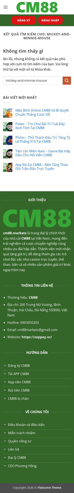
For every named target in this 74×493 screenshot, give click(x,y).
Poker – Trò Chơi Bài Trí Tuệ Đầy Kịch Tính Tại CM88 (40, 126)
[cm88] (37, 7)
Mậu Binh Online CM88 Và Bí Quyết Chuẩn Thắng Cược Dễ (42, 112)
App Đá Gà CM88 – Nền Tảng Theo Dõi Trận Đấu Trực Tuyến (41, 167)
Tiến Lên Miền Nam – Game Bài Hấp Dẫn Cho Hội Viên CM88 (42, 153)
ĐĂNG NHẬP (50, 20)
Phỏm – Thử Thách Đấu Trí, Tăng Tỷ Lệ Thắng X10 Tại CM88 (42, 139)
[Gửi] (67, 81)
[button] (5, 7)
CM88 (33, 297)
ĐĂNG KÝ (23, 20)
